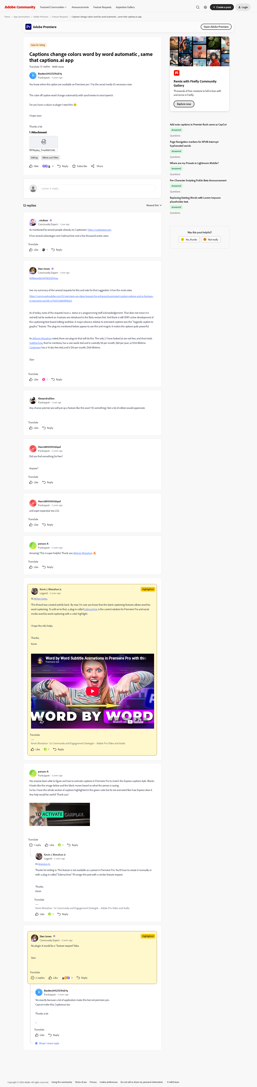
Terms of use (81, 1082)
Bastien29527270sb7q (50, 73)
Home (7, 16)
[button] (222, 7)
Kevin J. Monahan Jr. (51, 589)
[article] (92, 235)
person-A (43, 543)
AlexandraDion (46, 398)
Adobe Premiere (40, 16)
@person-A (44, 864)
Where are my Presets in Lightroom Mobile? (194, 163)
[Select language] (205, 7)
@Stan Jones (40, 598)
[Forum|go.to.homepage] (20, 7)
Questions (175, 135)
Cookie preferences (109, 1082)
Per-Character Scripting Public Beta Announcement (198, 180)
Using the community (62, 1082)
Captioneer (35, 347)
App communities (22, 16)
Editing (34, 157)
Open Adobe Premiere (216, 26)
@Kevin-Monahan (42, 338)
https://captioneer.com (99, 229)
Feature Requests (102, 7)
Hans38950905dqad (49, 446)
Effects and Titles (50, 157)
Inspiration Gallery (125, 7)
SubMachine (36, 342)
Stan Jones (44, 268)
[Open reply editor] (92, 188)
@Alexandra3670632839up (43, 278)
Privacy (93, 1082)
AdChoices (174, 1082)
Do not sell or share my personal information (142, 1082)
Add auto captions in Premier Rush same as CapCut (198, 124)
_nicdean (43, 220)
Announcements (80, 7)
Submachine (90, 609)
